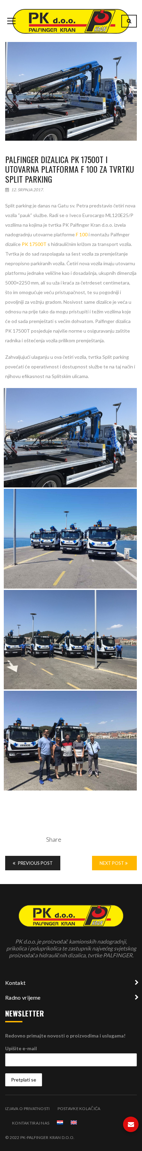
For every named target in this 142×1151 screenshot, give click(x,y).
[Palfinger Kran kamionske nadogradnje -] (70, 21)
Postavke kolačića (79, 1108)
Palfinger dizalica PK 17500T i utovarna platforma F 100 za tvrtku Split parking (69, 169)
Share (53, 839)
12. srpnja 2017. (27, 189)
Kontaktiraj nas (30, 1123)
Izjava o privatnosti (27, 1108)
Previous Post (35, 863)
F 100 (82, 234)
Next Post (112, 863)
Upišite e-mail (21, 1048)
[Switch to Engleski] (74, 1122)
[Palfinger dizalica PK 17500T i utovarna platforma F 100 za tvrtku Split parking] (71, 91)
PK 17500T (34, 244)
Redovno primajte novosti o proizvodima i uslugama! (65, 1036)
